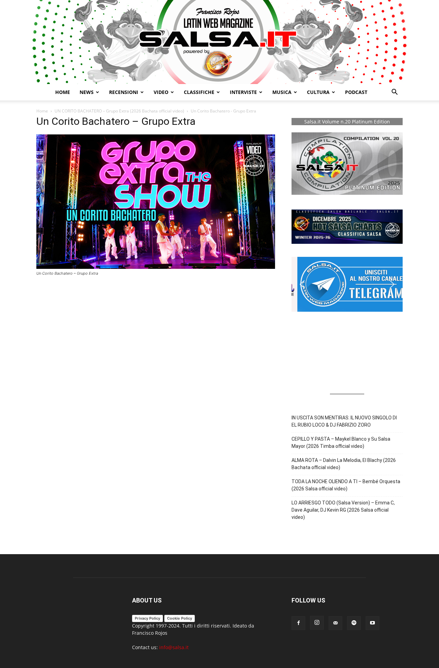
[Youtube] (372, 623)
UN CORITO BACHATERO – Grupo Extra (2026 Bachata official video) (119, 111)
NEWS (87, 92)
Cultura (318, 92)
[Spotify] (354, 623)
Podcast (356, 92)
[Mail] (335, 623)
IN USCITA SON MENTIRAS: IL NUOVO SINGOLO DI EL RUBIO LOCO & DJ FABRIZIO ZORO (344, 421)
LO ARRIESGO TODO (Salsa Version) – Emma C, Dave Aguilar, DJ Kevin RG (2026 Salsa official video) (343, 510)
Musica (282, 92)
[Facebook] (298, 623)
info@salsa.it (174, 647)
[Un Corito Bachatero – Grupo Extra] (155, 267)
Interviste (243, 92)
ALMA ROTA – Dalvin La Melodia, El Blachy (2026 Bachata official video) (344, 463)
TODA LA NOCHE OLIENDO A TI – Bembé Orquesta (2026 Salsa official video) (346, 485)
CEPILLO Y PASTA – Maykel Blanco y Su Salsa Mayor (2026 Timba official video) (341, 442)
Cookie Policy (179, 618)
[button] (394, 93)
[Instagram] (317, 623)
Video (161, 92)
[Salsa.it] (219, 42)
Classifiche (199, 92)
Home (62, 92)
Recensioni (123, 92)
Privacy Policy (147, 618)
